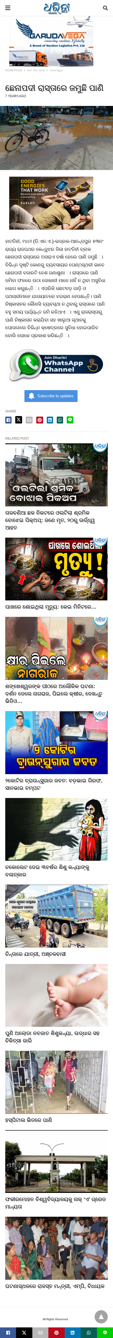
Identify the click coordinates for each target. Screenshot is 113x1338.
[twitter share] (18, 419)
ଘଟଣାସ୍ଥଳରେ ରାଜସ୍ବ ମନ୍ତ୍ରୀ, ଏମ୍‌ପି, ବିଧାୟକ (55, 1286)
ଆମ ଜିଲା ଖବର (36, 70)
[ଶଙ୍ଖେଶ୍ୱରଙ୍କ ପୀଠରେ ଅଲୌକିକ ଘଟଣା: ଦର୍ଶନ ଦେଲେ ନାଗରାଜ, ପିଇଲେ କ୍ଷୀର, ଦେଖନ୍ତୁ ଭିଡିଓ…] (56, 648)
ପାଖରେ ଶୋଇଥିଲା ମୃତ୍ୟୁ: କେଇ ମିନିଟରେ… (50, 607)
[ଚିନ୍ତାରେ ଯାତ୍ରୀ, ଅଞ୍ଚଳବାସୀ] (56, 916)
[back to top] (101, 1316)
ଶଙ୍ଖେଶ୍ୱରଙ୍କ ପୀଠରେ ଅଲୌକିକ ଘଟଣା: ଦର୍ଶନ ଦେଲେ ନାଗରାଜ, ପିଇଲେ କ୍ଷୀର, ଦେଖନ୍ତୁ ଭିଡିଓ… (53, 693)
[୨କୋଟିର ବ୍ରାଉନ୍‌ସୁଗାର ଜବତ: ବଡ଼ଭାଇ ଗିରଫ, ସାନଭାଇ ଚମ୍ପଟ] (56, 742)
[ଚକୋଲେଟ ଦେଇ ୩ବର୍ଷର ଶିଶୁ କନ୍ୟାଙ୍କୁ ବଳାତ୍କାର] (56, 829)
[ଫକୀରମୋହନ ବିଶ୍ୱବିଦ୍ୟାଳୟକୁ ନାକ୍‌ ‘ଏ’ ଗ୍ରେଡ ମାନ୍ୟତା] (56, 1161)
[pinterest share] (39, 420)
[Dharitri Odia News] (56, 8)
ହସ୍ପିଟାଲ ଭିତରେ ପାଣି (28, 1120)
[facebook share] (8, 420)
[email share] (29, 420)
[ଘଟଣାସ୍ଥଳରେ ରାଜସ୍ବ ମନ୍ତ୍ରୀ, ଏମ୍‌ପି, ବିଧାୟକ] (56, 1248)
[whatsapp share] (60, 420)
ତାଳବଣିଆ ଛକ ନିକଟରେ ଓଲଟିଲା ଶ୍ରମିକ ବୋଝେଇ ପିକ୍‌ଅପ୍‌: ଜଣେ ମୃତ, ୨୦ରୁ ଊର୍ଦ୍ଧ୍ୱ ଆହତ (50, 520)
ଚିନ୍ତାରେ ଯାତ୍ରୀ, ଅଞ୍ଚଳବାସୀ (35, 954)
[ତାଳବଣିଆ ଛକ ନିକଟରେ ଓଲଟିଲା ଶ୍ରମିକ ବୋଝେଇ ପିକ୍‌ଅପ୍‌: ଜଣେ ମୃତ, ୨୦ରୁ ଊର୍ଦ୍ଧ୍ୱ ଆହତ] (56, 474)
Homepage (14, 70)
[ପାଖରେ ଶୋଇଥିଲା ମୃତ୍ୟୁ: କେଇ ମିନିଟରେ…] (56, 569)
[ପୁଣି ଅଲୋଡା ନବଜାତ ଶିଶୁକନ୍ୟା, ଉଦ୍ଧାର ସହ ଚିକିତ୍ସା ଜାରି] (56, 995)
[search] (105, 8)
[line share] (70, 419)
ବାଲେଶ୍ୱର (56, 70)
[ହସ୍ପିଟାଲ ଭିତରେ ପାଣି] (56, 1082)
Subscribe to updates (55, 396)
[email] (40, 1332)
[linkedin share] (50, 420)
